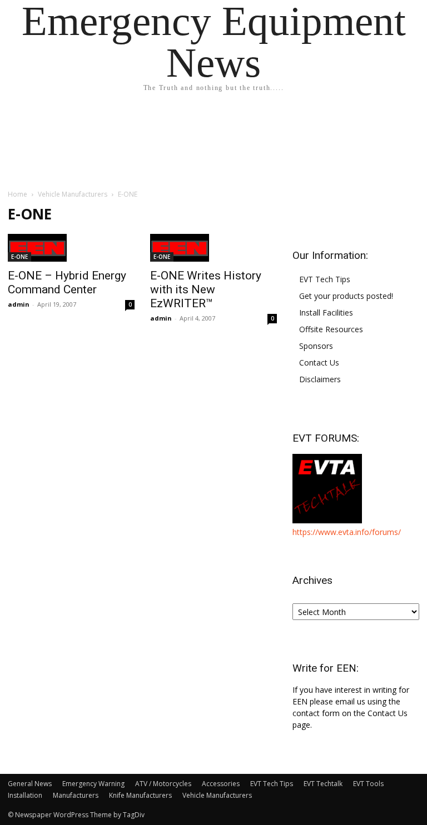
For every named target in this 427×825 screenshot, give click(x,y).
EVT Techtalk (323, 783)
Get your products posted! (346, 296)
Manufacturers (75, 795)
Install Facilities (326, 312)
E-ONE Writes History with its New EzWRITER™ (205, 289)
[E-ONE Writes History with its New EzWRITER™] (213, 248)
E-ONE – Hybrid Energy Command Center (67, 282)
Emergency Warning (93, 783)
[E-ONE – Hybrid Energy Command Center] (71, 248)
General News (30, 783)
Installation (25, 795)
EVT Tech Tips (324, 279)
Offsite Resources (331, 329)
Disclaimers (320, 379)
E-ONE (19, 257)
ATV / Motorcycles (163, 783)
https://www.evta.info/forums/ (346, 532)
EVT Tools (368, 783)
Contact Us (319, 362)
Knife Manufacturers (140, 795)
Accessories (221, 783)
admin (18, 304)
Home (17, 194)
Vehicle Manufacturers (72, 194)
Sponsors (316, 346)
